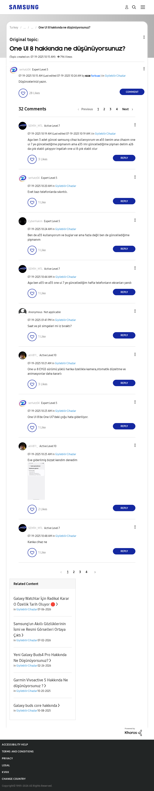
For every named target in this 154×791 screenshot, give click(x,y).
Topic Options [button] (137, 37)
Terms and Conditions (18, 751)
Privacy (7, 758)
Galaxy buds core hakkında (35, 705)
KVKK (5, 772)
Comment (132, 92)
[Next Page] (93, 572)
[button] (138, 69)
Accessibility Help (15, 744)
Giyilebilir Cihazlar (115, 75)
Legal (6, 765)
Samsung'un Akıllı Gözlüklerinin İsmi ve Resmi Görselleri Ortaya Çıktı (40, 629)
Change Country (14, 779)
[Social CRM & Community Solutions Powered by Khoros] (133, 731)
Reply (124, 158)
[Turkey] (23, 7)
